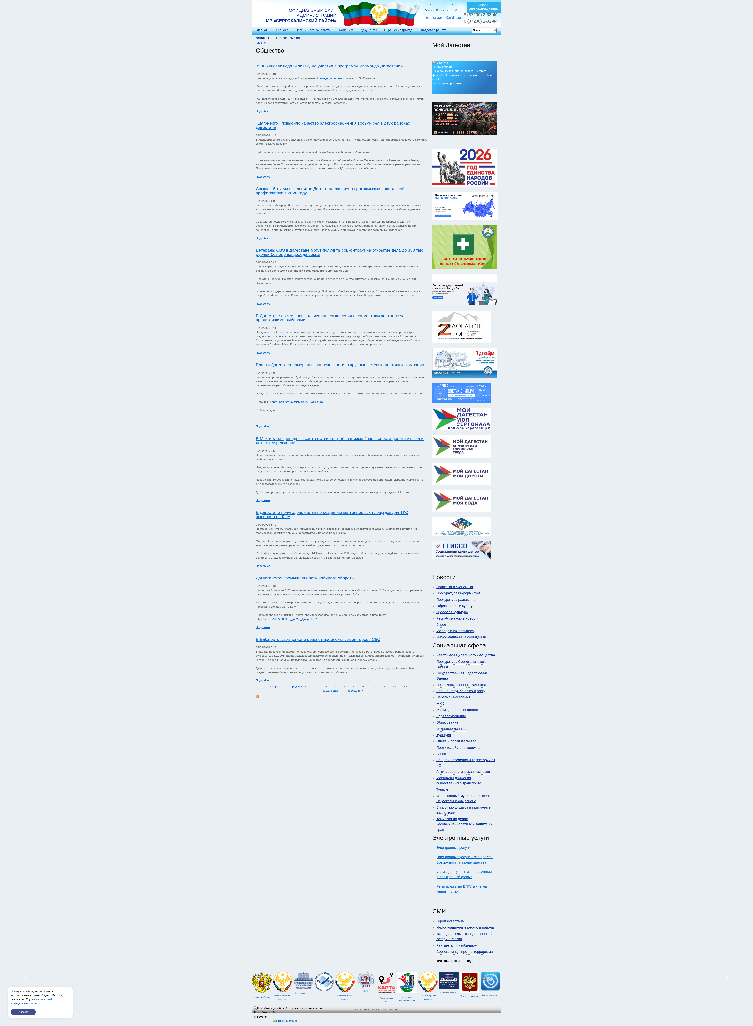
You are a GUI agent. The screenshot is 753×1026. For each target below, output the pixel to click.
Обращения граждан (399, 30)
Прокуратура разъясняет (456, 600)
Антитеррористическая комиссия (463, 772)
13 (405, 686)
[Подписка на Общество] (257, 697)
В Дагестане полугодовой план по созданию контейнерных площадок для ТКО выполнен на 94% (332, 514)
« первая (275, 686)
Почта (440, 10)
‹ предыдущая (298, 686)
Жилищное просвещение (457, 710)
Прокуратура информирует (458, 593)
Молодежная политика (455, 631)
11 (383, 686)
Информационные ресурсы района (465, 927)
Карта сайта (452, 10)
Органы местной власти (313, 30)
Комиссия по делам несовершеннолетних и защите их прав (464, 824)
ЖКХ (440, 704)
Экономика (345, 30)
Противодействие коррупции (460, 747)
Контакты (262, 38)
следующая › (331, 690)
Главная (430, 10)
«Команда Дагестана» (330, 78)
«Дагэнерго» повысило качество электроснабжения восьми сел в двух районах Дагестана (333, 125)
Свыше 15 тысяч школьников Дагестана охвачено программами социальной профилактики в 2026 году (330, 190)
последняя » (355, 690)
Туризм (442, 789)
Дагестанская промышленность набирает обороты (305, 578)
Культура (443, 735)
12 (394, 686)
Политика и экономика (454, 587)
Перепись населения (453, 697)
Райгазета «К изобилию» (456, 945)
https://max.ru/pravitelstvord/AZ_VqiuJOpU (296, 401)
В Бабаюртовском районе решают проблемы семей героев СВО (318, 639)
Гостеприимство (288, 38)
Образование (447, 722)
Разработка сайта (265, 1014)
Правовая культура (452, 612)
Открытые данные (451, 729)
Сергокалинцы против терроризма (464, 952)
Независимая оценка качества (461, 685)
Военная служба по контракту (460, 691)
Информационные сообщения (461, 637)
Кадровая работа (433, 30)
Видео (471, 961)
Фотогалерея (448, 961)
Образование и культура (456, 606)
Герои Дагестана (450, 921)
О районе (281, 30)
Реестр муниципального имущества (465, 655)
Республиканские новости (457, 618)
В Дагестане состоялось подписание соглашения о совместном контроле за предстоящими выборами (330, 317)
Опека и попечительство (456, 741)
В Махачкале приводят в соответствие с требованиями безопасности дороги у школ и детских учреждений (340, 440)
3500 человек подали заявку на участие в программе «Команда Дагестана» (329, 66)
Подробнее (263, 111)
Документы (369, 30)
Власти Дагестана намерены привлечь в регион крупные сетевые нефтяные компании (340, 364)
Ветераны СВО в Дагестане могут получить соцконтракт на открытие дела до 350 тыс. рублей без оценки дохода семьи (340, 252)
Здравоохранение (451, 716)
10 (373, 686)
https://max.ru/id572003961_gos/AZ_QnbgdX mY (286, 619)
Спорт (441, 625)
